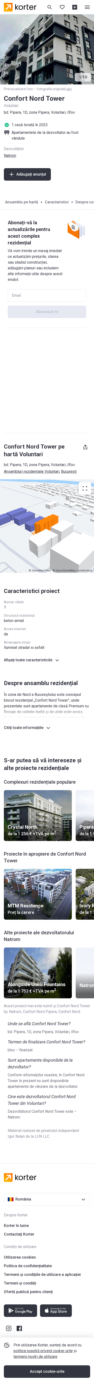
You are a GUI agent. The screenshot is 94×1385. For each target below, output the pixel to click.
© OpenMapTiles (40, 570)
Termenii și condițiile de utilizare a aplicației (42, 1274)
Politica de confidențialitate (28, 1266)
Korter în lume (16, 1225)
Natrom (10, 155)
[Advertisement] (47, 380)
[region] (47, 526)
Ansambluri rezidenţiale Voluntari (31, 471)
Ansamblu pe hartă (21, 202)
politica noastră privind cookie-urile (43, 1351)
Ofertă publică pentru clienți (28, 1292)
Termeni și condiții (20, 1283)
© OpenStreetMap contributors (72, 570)
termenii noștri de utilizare (35, 1356)
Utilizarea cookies (20, 1257)
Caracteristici (57, 202)
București (69, 471)
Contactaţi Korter (19, 1234)
